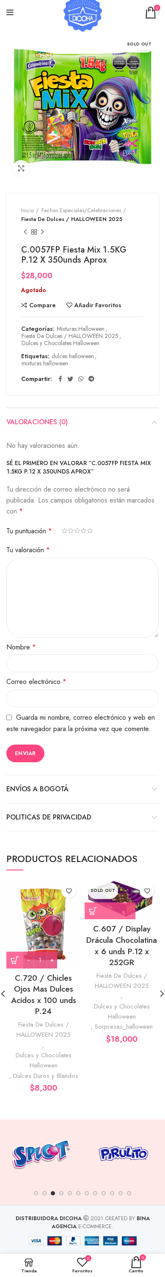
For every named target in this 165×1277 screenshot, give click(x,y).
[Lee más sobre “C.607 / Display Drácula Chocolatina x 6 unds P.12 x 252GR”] (110, 910)
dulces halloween (73, 356)
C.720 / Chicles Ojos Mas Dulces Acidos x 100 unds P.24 (43, 994)
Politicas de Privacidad (48, 817)
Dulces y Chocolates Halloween (60, 343)
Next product (42, 232)
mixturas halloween (45, 363)
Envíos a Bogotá (37, 789)
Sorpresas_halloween (124, 1026)
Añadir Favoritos (97, 305)
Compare (42, 305)
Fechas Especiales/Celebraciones (81, 210)
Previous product (25, 232)
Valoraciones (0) (37, 422)
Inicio (27, 210)
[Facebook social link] (60, 378)
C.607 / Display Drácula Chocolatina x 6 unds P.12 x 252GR (121, 945)
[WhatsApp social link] (81, 378)
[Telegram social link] (91, 378)
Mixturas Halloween (80, 329)
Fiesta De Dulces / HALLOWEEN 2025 (71, 219)
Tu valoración (28, 550)
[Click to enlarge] (21, 168)
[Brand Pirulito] (123, 1153)
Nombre (21, 647)
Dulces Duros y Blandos (45, 1075)
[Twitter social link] (70, 378)
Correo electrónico (36, 681)
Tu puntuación (29, 531)
